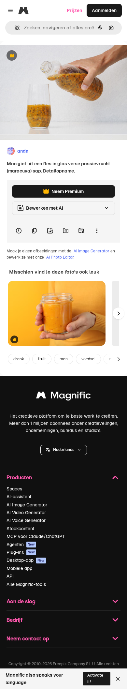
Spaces (14, 489)
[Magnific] (63, 397)
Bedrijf (14, 619)
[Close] (117, 679)
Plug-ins (21, 552)
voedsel (88, 359)
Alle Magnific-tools (26, 584)
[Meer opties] (96, 230)
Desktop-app (26, 560)
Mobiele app (19, 568)
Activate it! (95, 678)
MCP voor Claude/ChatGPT (36, 536)
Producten (19, 477)
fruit (42, 359)
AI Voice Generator (26, 520)
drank (18, 359)
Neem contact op (28, 638)
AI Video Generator (26, 513)
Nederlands (63, 449)
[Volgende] (118, 313)
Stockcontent (20, 529)
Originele (43, 56)
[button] (63, 450)
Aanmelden (104, 10)
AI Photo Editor (60, 257)
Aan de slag (21, 601)
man (64, 359)
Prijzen (74, 10)
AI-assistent (19, 497)
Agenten (21, 544)
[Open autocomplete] (14, 27)
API (10, 576)
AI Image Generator (91, 251)
